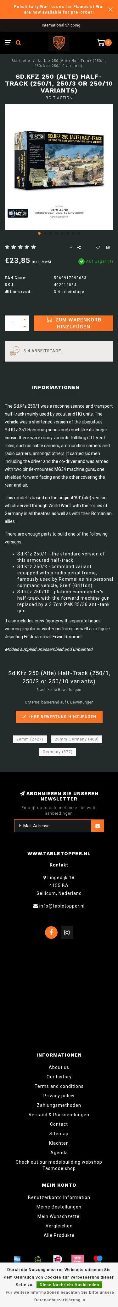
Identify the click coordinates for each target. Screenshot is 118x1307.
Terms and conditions (59, 1086)
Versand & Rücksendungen (59, 1114)
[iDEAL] (57, 1259)
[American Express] (17, 1259)
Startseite (21, 61)
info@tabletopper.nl (62, 905)
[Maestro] (98, 1259)
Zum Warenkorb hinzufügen (77, 323)
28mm (29, 739)
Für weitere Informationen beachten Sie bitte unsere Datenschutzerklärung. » (60, 1296)
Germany (57, 752)
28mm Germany (77, 739)
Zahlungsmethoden (59, 1105)
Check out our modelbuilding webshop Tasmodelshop (59, 1165)
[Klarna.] (78, 1259)
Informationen (56, 387)
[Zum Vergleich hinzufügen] (108, 247)
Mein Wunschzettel (59, 1216)
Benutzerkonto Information (59, 1197)
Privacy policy (59, 1095)
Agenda (59, 1152)
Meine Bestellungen (59, 1206)
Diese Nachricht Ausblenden (69, 1285)
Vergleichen (59, 1225)
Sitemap (59, 1133)
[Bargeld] (37, 1259)
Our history (59, 1076)
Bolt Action (59, 98)
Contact (59, 1124)
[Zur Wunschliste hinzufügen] (98, 247)
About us (59, 1067)
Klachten (59, 1143)
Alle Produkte (59, 1235)
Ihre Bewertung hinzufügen (62, 716)
